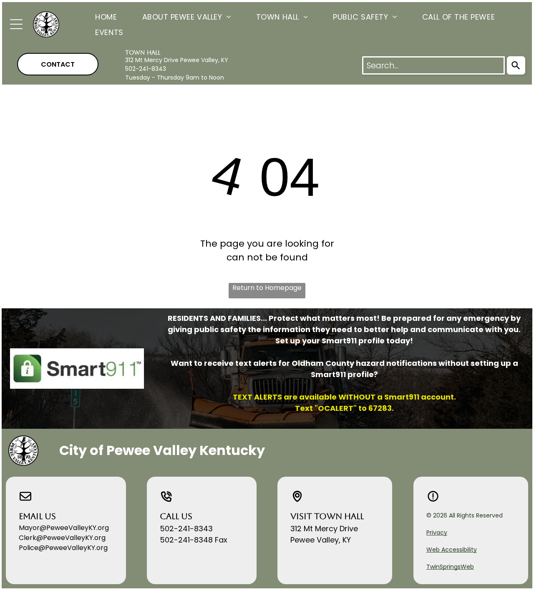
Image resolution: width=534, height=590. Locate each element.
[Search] (516, 65)
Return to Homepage (267, 287)
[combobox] (433, 65)
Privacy (436, 532)
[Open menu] (16, 24)
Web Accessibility (451, 549)
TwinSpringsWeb (450, 566)
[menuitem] (93, 16)
